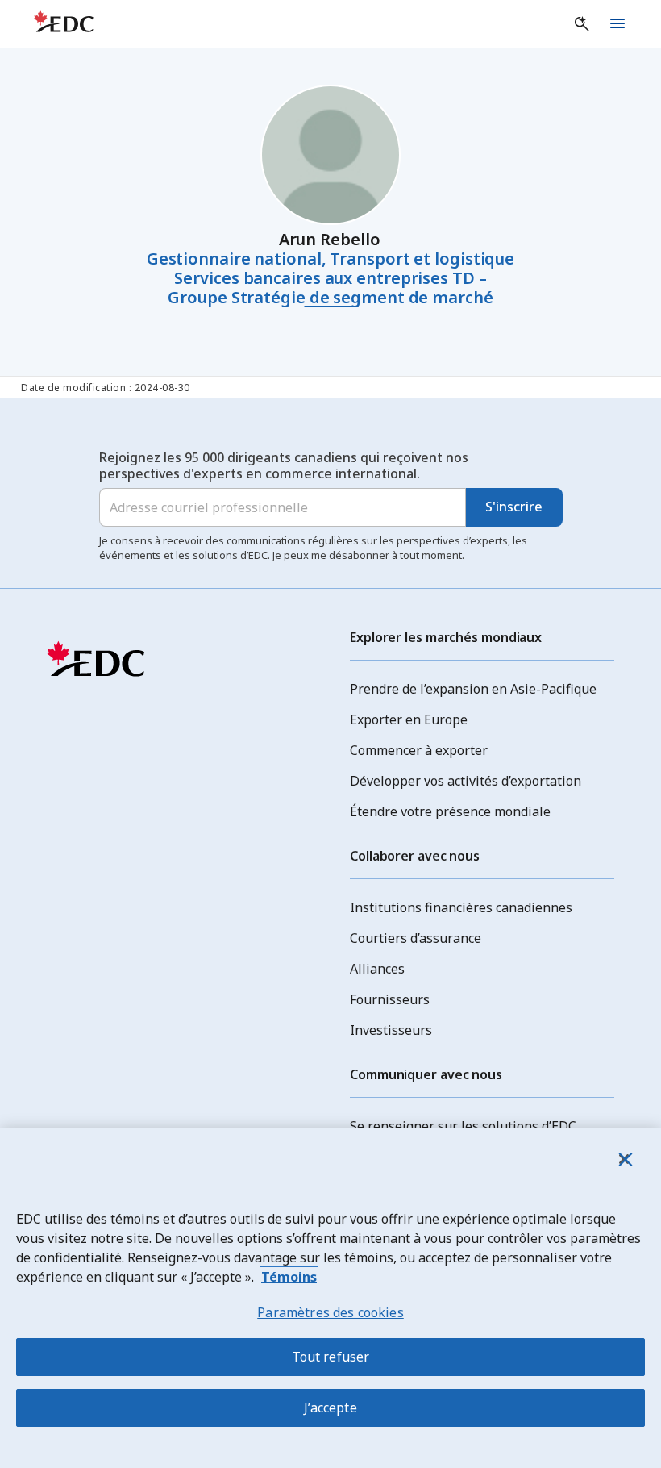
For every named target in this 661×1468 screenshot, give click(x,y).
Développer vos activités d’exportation (465, 781)
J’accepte (330, 1407)
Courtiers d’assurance (415, 938)
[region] (330, 1298)
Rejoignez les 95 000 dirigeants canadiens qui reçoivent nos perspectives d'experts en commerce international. (283, 465)
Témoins (289, 1277)
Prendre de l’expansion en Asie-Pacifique (473, 689)
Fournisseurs (390, 999)
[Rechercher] (582, 24)
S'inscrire (514, 506)
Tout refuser (331, 1357)
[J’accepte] (624, 1159)
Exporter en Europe (409, 719)
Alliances (377, 969)
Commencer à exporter (419, 750)
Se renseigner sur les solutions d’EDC (463, 1126)
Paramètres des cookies (330, 1312)
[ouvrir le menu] (617, 24)
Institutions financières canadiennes (461, 907)
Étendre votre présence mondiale (450, 811)
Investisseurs (391, 1030)
